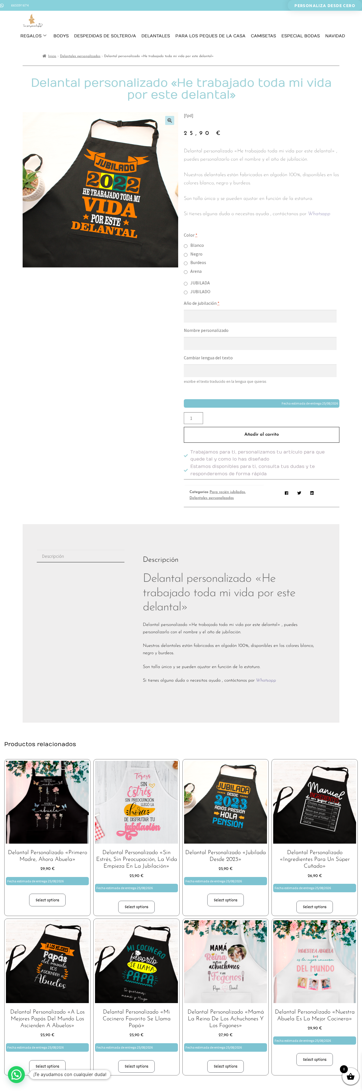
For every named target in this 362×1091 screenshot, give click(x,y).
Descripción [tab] (53, 556)
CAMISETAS (263, 35)
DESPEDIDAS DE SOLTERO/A (105, 35)
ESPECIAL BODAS (300, 35)
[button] (169, 120)
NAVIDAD (335, 35)
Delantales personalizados (80, 56)
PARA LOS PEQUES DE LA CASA (210, 35)
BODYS (61, 35)
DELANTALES (155, 35)
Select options (47, 900)
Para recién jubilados (227, 492)
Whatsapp (319, 214)
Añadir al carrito (261, 434)
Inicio (52, 56)
